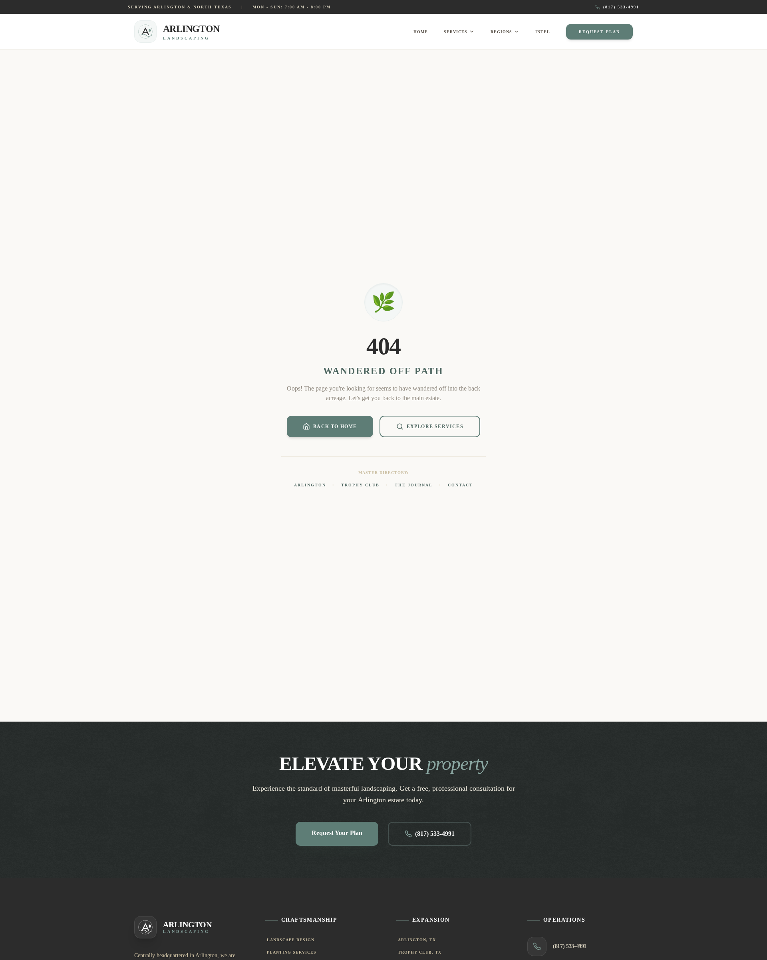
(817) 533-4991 (621, 7)
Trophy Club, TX (419, 952)
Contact (460, 485)
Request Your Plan (337, 832)
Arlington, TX (417, 940)
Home (420, 32)
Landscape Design (290, 940)
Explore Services (435, 426)
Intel (542, 32)
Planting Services (291, 952)
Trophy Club (360, 485)
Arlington (310, 485)
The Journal (414, 485)
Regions (501, 32)
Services (455, 32)
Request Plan (599, 32)
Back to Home (335, 426)
